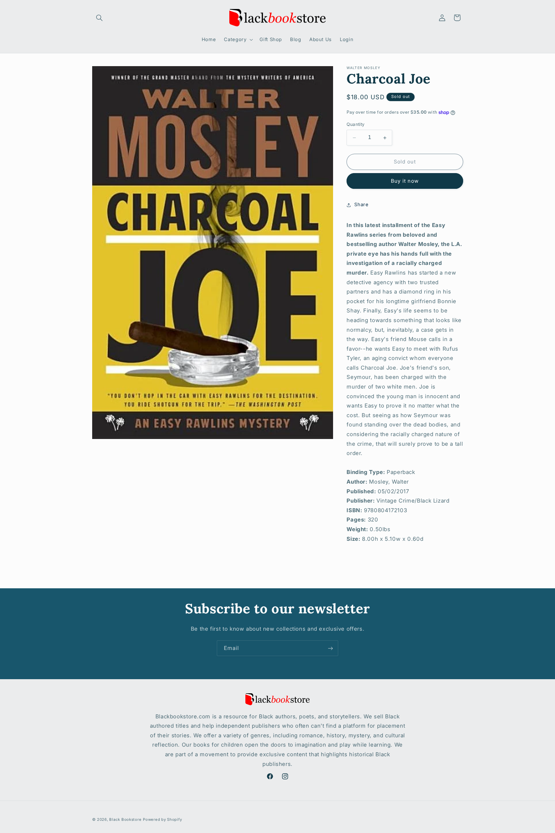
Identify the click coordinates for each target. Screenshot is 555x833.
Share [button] (361, 204)
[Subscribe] (330, 648)
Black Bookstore (125, 819)
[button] (99, 17)
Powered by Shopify (162, 819)
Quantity (356, 124)
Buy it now (405, 181)
